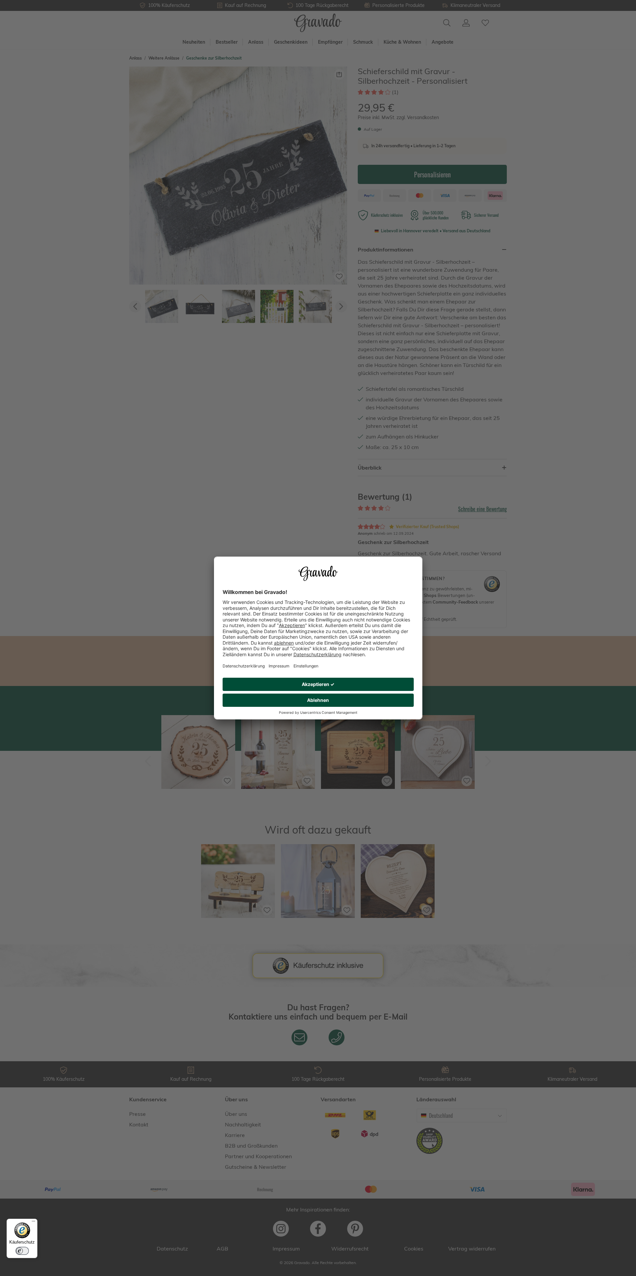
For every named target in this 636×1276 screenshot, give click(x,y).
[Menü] (33, 1223)
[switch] (22, 1251)
